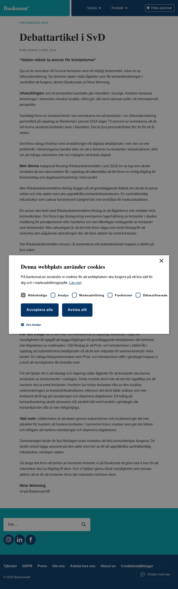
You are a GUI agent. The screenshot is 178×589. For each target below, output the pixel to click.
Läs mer (75, 283)
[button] (31, 324)
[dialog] (89, 294)
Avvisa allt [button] (77, 310)
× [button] (161, 261)
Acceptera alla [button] (39, 310)
